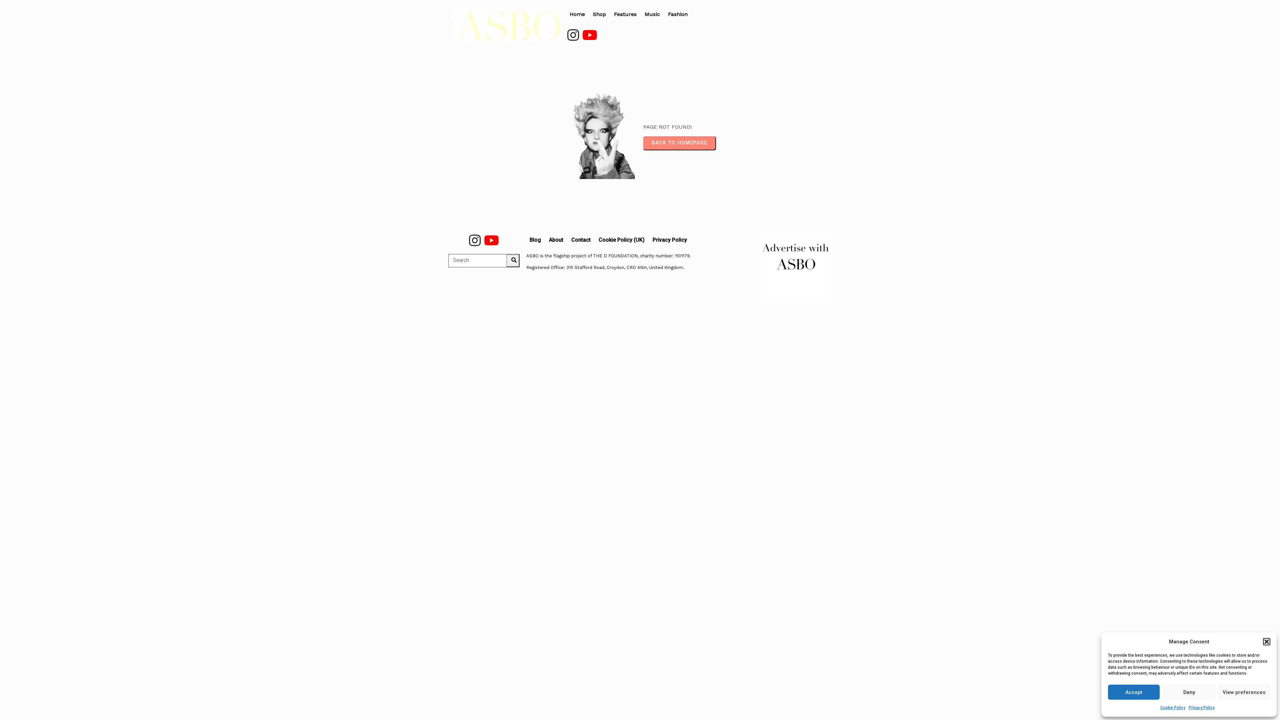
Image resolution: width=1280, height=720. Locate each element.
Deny (1189, 692)
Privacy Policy (1202, 707)
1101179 (682, 255)
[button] (1266, 641)
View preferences (1244, 692)
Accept (1133, 692)
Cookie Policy (1172, 707)
